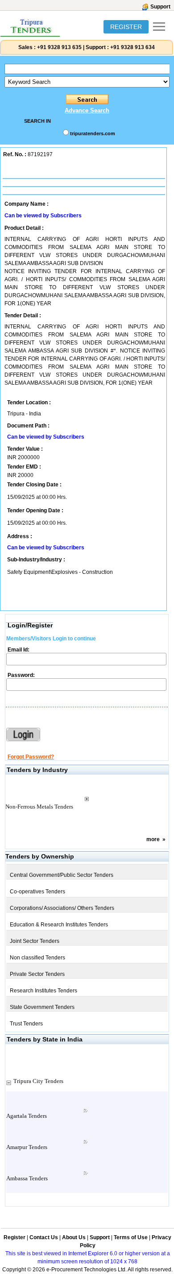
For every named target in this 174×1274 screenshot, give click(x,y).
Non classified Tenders (37, 957)
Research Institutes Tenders (43, 991)
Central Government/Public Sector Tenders (61, 875)
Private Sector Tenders (37, 974)
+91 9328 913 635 (59, 47)
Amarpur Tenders (26, 1147)
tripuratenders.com (92, 133)
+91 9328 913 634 (132, 47)
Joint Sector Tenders (34, 941)
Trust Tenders (26, 1024)
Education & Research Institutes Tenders (59, 924)
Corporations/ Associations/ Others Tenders (62, 908)
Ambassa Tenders (27, 1178)
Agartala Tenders (26, 1115)
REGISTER (126, 26)
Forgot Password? (31, 757)
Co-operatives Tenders (37, 891)
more (153, 839)
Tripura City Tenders (38, 1081)
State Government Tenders (42, 1007)
